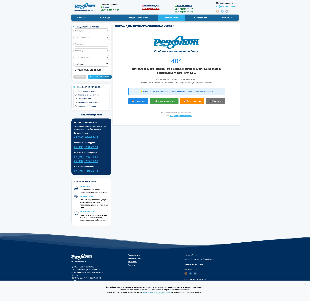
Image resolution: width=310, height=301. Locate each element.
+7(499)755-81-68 (184, 12)
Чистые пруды (196, 259)
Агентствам (132, 262)
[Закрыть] (305, 284)
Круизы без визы (85, 99)
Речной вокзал (208, 259)
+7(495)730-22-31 (150, 9)
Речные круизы (134, 255)
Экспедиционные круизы (88, 95)
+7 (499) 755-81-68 (86, 161)
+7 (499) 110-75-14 (86, 171)
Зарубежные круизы (86, 91)
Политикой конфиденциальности (156, 292)
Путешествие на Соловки (88, 102)
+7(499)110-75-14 (226, 6)
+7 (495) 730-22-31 (86, 147)
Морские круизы (134, 258)
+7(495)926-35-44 (110, 10)
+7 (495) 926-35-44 (86, 137)
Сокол (187, 259)
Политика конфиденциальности (195, 279)
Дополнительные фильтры (89, 69)
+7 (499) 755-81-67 (86, 157)
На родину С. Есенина (87, 106)
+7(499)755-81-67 (184, 9)
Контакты (131, 265)
